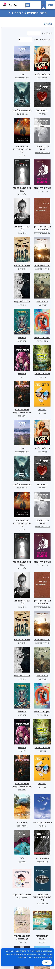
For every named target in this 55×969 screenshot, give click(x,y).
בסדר (47, 962)
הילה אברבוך (22, 898)
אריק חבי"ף (22, 341)
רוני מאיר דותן (42, 903)
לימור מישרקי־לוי (22, 78)
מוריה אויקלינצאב (42, 269)
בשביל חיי (22, 822)
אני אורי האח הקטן (22, 894)
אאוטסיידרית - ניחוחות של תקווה (22, 411)
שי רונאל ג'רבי (42, 191)
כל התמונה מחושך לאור (22, 189)
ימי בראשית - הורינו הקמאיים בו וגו (22, 149)
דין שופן (22, 377)
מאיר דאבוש (42, 78)
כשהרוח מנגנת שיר (42, 822)
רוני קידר (22, 305)
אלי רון (22, 155)
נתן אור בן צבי (22, 114)
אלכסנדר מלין (42, 862)
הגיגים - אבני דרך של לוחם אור (42, 228)
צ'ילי (22, 858)
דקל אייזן (42, 413)
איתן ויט (42, 942)
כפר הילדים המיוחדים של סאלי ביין (42, 897)
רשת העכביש (42, 858)
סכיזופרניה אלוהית (22, 110)
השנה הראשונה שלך (22, 228)
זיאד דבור (42, 377)
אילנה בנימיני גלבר (42, 153)
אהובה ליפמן (22, 826)
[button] (27, 5)
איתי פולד (22, 942)
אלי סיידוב (22, 269)
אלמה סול (22, 416)
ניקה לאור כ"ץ (42, 341)
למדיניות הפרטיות (30, 957)
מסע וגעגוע (42, 301)
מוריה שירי (42, 305)
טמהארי (22, 337)
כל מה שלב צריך (42, 265)
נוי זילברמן (22, 233)
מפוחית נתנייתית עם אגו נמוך (22, 937)
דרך (22, 74)
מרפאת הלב (42, 110)
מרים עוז (42, 826)
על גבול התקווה (22, 301)
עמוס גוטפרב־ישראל (42, 233)
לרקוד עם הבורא (42, 337)
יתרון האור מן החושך (42, 148)
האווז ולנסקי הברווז (42, 937)
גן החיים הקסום (42, 373)
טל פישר (22, 862)
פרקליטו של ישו (42, 74)
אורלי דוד (42, 114)
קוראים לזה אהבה (42, 188)
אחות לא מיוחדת (22, 265)
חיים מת (42, 409)
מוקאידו (22, 373)
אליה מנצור (22, 194)
